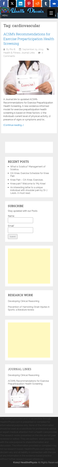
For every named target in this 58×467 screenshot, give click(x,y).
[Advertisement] (29, 266)
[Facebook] (4, 3)
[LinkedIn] (20, 3)
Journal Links (28, 52)
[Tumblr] (46, 3)
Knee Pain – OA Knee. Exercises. (26, 179)
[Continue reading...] (13, 125)
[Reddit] (37, 3)
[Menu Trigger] (51, 13)
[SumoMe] (54, 3)
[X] (12, 3)
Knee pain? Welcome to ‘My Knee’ (28, 183)
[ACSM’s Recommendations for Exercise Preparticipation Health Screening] (29, 78)
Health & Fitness (11, 52)
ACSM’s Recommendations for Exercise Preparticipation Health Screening (28, 39)
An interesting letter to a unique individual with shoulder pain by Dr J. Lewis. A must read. (29, 190)
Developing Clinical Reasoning (23, 301)
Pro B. (13, 49)
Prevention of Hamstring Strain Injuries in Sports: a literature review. (29, 308)
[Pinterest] (29, 3)
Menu (5, 15)
